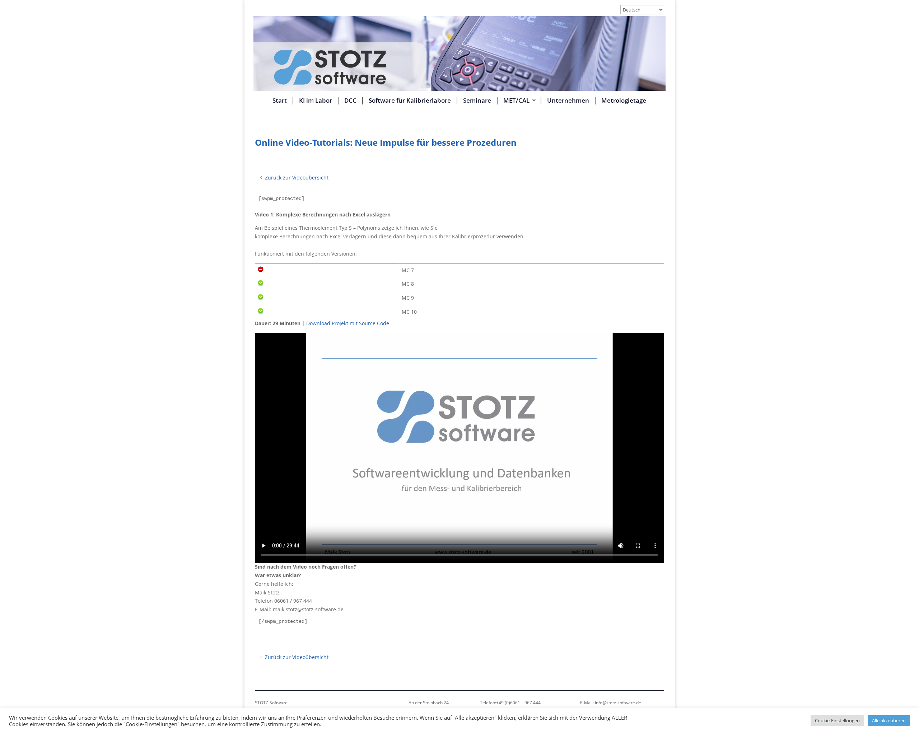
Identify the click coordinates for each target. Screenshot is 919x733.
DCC (350, 100)
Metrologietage (623, 100)
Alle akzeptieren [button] (889, 720)
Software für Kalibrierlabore (410, 100)
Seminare (477, 100)
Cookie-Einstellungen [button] (837, 720)
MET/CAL (516, 100)
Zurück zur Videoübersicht (296, 177)
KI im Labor (315, 100)
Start (279, 100)
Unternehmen (568, 100)
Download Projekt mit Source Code (347, 323)
